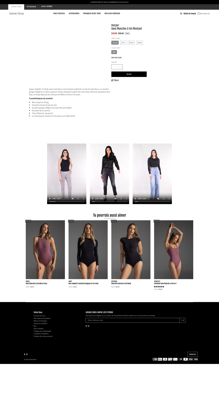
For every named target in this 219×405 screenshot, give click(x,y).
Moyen (131, 43)
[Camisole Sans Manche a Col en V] (173, 249)
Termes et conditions (40, 323)
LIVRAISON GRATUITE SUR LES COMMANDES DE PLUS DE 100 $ (109, 2)
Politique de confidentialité (42, 331)
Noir (114, 52)
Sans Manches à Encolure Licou (36, 283)
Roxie (28, 281)
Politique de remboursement (43, 336)
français (192, 354)
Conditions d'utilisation (41, 334)
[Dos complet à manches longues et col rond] (88, 249)
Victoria (114, 281)
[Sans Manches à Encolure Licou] (45, 249)
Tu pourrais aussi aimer (109, 215)
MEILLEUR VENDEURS (112, 13)
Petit (123, 43)
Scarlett (157, 281)
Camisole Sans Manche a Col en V (165, 283)
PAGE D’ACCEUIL (59, 13)
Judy (70, 281)
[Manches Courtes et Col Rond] (131, 249)
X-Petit (115, 43)
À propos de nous (39, 316)
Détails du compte (190, 13)
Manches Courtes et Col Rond (121, 283)
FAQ (35, 326)
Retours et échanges (40, 321)
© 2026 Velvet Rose (30, 359)
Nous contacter (39, 328)
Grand (139, 43)
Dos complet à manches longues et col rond (83, 283)
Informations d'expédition (42, 318)
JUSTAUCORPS (74, 13)
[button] (159, 287)
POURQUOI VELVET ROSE (92, 13)
